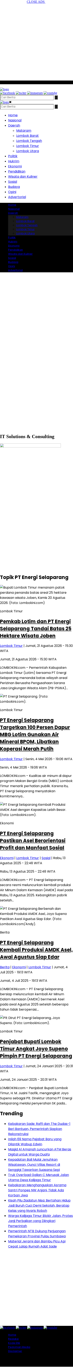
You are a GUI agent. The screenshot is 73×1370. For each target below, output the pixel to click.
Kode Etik (14, 1343)
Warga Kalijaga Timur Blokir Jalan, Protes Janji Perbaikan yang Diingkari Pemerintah (40, 1220)
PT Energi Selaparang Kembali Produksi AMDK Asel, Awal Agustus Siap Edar (36, 949)
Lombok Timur (27, 146)
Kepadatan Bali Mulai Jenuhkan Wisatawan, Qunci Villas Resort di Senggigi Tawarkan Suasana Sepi (34, 1164)
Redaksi (13, 1339)
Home (13, 115)
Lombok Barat (27, 135)
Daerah (14, 125)
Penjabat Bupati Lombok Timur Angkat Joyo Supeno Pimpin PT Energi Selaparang (36, 1048)
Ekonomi (15, 166)
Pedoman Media (19, 1347)
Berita (5, 967)
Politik (12, 156)
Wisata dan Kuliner (23, 176)
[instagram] (35, 93)
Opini (12, 192)
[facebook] (7, 93)
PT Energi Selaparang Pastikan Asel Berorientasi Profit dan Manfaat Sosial (32, 840)
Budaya (14, 186)
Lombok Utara (27, 151)
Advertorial (17, 197)
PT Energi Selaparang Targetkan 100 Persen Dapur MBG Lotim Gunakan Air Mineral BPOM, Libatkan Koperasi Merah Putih (35, 734)
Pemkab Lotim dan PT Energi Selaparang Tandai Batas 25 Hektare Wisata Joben (35, 628)
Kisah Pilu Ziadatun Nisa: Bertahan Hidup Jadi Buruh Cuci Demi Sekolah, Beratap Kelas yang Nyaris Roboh (39, 1205)
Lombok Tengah (29, 140)
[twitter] (21, 93)
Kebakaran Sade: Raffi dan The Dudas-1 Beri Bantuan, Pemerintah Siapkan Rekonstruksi (39, 1128)
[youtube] (50, 93)
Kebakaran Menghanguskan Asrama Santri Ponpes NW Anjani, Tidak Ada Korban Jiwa (37, 1190)
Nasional (14, 120)
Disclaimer (15, 1351)
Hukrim (13, 161)
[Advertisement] (36, 40)
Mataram (23, 130)
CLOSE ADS (36, 1)
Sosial (12, 181)
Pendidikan (16, 171)
